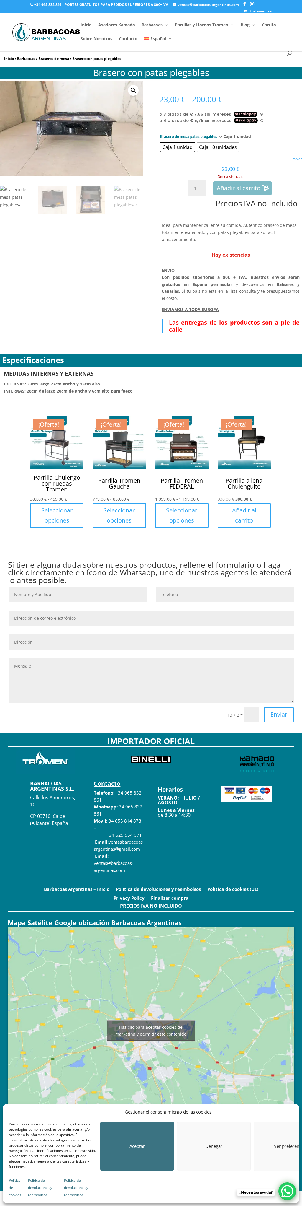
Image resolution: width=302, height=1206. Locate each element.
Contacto (128, 39)
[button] (133, 90)
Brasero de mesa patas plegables (188, 137)
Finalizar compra (169, 898)
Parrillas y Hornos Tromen (201, 25)
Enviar (278, 714)
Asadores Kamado (116, 25)
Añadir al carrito (238, 188)
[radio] (177, 147)
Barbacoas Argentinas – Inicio (76, 889)
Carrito (269, 25)
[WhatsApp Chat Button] (287, 1191)
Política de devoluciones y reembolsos (40, 1188)
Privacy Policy (129, 898)
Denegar (213, 1146)
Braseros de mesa (53, 58)
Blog (245, 25)
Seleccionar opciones (57, 515)
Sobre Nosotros (96, 39)
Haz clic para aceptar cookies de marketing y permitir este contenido (150, 1030)
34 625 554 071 (125, 835)
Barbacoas (152, 25)
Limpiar (296, 159)
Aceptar (137, 1146)
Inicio (86, 25)
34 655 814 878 (125, 821)
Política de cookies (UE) (232, 889)
